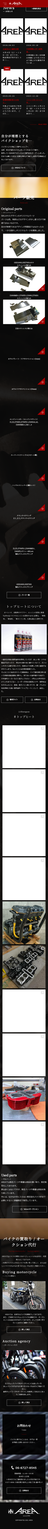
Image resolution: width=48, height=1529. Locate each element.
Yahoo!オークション (31, 1209)
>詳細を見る (36, 8)
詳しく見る (26, 1329)
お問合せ (37, 699)
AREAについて (20, 168)
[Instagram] (42, 765)
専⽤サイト (14, 699)
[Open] (24, 746)
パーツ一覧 (26, 595)
